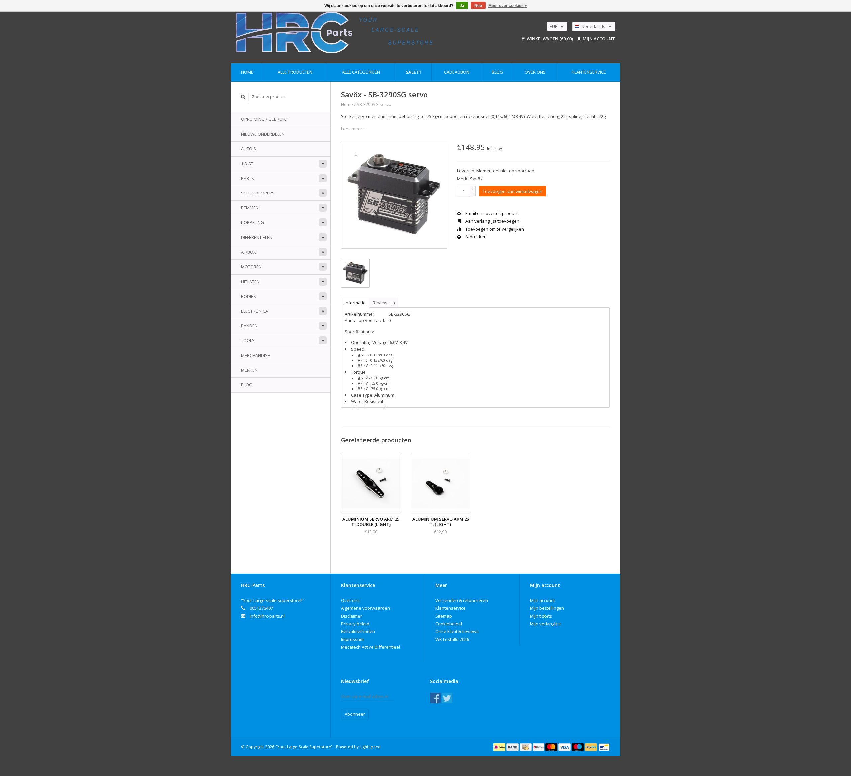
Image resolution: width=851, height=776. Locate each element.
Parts (247, 178)
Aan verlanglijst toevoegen (491, 221)
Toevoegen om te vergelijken (494, 229)
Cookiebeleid (448, 624)
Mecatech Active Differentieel (370, 647)
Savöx (476, 179)
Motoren (251, 267)
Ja (462, 5)
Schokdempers (258, 193)
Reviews (384, 303)
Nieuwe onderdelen (263, 134)
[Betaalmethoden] (499, 747)
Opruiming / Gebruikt (264, 119)
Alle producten (295, 72)
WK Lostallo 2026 (452, 639)
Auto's (248, 149)
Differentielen (256, 237)
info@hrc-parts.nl (267, 616)
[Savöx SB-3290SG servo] (394, 195)
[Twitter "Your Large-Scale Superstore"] (447, 698)
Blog (497, 72)
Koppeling (252, 222)
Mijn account (598, 39)
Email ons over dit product (491, 213)
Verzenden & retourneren (461, 600)
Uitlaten (250, 282)
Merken (249, 370)
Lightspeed (370, 746)
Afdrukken (475, 237)
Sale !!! (413, 72)
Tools (248, 340)
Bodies (248, 296)
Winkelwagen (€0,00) (550, 39)
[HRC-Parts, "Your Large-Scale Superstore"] (364, 32)
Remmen (250, 208)
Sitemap (443, 616)
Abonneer (355, 714)
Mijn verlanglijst (545, 624)
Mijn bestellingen (547, 608)
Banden (249, 326)
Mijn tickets (541, 616)
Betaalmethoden (358, 631)
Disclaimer (351, 616)
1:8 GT (247, 164)
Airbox (248, 252)
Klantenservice (589, 72)
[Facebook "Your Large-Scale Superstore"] (435, 698)
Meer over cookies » (507, 5)
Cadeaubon (456, 72)
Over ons (535, 72)
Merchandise (255, 355)
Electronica (254, 311)
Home (247, 72)
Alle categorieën (361, 72)
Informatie (355, 303)
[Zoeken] (243, 97)
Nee (478, 5)
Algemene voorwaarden (365, 608)
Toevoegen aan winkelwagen (512, 191)
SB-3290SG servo (374, 104)
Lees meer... (353, 129)
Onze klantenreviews (457, 631)
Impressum (352, 639)
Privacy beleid (355, 624)
